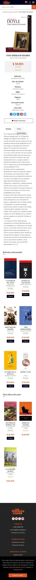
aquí (22, 567)
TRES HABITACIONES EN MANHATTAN (25, 328)
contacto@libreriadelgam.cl (18, 530)
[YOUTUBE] (22, 518)
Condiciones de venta (18, 542)
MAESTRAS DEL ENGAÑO (10, 328)
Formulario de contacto (18, 533)
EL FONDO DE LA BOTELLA (10, 373)
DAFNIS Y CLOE (25, 372)
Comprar (10, 296)
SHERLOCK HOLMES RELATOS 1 (25, 424)
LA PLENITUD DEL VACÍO (10, 282)
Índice (19, 129)
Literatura (5, 12)
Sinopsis (8, 129)
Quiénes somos (18, 555)
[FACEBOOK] (13, 518)
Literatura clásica (13, 12)
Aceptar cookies (17, 575)
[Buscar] (34, 7)
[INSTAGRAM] (19, 518)
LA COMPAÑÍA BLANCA (10, 470)
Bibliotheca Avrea (18, 110)
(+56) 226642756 (18, 527)
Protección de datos (18, 545)
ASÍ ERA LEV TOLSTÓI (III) (25, 282)
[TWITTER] (16, 518)
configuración (18, 569)
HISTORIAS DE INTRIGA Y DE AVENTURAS (10, 424)
